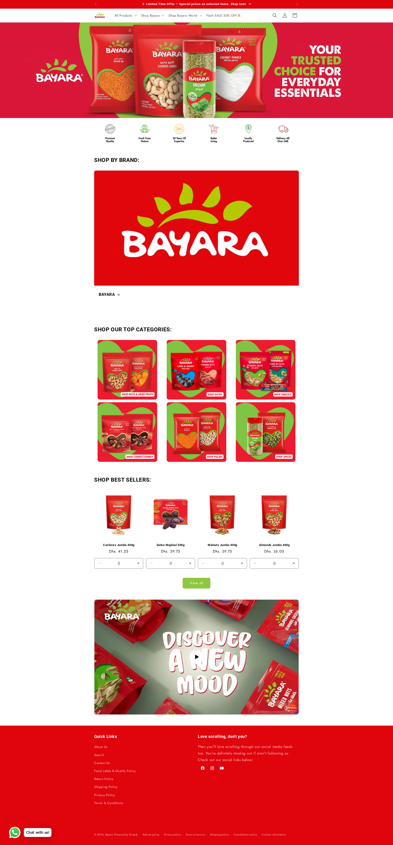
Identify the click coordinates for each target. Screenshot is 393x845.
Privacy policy (172, 834)
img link (127, 343)
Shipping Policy (106, 787)
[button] (125, 15)
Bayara (109, 834)
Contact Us (102, 763)
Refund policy (151, 834)
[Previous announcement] (96, 4)
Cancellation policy (245, 834)
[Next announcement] (297, 4)
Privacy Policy (104, 795)
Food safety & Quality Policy (115, 771)
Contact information (274, 834)
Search (99, 755)
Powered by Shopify (126, 834)
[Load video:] (196, 657)
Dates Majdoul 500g (171, 545)
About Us (101, 746)
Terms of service (195, 834)
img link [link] (104, 123)
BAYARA (107, 294)
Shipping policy (219, 834)
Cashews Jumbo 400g (118, 545)
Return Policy (103, 779)
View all (196, 583)
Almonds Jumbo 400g (274, 545)
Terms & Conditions (108, 803)
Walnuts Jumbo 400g (222, 545)
